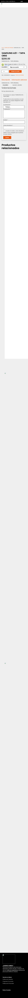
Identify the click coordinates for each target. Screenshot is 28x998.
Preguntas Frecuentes (8, 981)
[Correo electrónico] (22, 1)
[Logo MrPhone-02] (9, 959)
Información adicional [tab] (19, 80)
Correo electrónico (8, 125)
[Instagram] (26, 1)
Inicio (3, 47)
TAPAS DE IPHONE (9, 47)
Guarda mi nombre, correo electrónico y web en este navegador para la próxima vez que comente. (13, 132)
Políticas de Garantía (8, 979)
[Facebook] (24, 1)
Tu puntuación (7, 104)
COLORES (4, 67)
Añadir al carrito (15, 71)
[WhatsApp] (11, 993)
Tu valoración (6, 109)
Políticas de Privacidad (8, 983)
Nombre (5, 119)
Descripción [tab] (6, 80)
